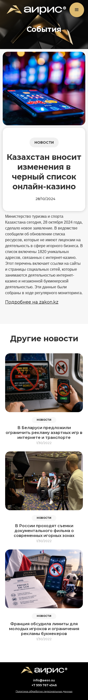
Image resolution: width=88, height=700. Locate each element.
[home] (35, 9)
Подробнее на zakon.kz (31, 302)
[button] (76, 9)
